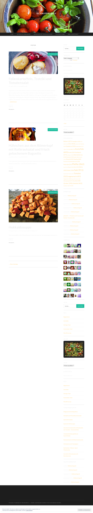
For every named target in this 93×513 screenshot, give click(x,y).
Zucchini (76, 181)
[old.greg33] (72, 262)
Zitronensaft (68, 181)
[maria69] (75, 256)
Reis (76, 167)
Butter (68, 141)
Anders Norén (56, 502)
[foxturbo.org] (75, 278)
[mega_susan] (65, 245)
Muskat (69, 157)
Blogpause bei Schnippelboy (71, 411)
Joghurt (66, 149)
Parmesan (67, 161)
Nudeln (76, 157)
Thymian (71, 173)
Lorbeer (70, 155)
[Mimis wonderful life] (75, 267)
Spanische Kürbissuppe (69, 423)
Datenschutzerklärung (24, 34)
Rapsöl (71, 167)
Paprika (77, 159)
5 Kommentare (22, 157)
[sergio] (79, 273)
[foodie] (65, 262)
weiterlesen (13, 102)
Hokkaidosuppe (20, 227)
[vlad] (68, 278)
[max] (68, 290)
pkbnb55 (66, 215)
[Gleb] (72, 290)
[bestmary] (79, 267)
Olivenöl (69, 159)
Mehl (77, 155)
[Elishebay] (65, 256)
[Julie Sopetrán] (72, 295)
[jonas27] (79, 245)
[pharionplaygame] (75, 245)
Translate (74, 60)
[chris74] (68, 284)
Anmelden (66, 321)
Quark (66, 167)
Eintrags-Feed (67, 325)
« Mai (65, 123)
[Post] (72, 273)
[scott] (72, 267)
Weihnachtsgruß (72, 195)
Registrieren (67, 317)
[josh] (75, 262)
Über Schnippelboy (73, 34)
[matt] (79, 295)
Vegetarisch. (67, 179)
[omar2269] (75, 284)
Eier (72, 144)
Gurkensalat (79, 146)
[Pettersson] (79, 278)
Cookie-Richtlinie (29, 510)
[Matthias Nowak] (68, 262)
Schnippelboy (46, 13)
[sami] (65, 273)
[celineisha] (72, 278)
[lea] (79, 262)
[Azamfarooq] (68, 295)
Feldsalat (77, 143)
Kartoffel (72, 149)
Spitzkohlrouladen (68, 419)
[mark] (65, 290)
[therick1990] (75, 273)
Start (12, 34)
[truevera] (65, 284)
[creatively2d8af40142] (72, 284)
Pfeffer (78, 164)
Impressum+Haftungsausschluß (43, 34)
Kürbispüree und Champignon (71, 444)
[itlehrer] (75, 251)
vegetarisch (74, 176)
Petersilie (68, 164)
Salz (78, 170)
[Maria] (68, 273)
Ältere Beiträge (13, 264)
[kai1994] (65, 251)
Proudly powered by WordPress (19, 502)
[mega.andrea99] (68, 251)
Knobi (71, 152)
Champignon (76, 141)
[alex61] (79, 290)
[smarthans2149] (79, 284)
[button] (70, 89)
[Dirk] (68, 267)
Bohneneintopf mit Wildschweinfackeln (73, 439)
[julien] (75, 290)
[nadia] (79, 251)
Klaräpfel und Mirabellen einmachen (72, 415)
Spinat (66, 173)
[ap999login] (68, 256)
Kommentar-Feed (68, 329)
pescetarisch (75, 161)
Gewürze (70, 146)
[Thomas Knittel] (68, 245)
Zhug (73, 178)
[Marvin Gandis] (65, 295)
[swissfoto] (79, 256)
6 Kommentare (22, 86)
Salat (70, 170)
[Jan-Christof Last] (75, 295)
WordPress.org (67, 333)
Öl (71, 185)
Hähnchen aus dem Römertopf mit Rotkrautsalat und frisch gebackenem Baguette (31, 149)
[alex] (72, 245)
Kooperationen (60, 34)
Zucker (68, 183)
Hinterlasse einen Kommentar (27, 230)
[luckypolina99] (72, 256)
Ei (67, 143)
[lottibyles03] (65, 267)
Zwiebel (77, 183)
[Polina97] (65, 278)
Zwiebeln (66, 185)
